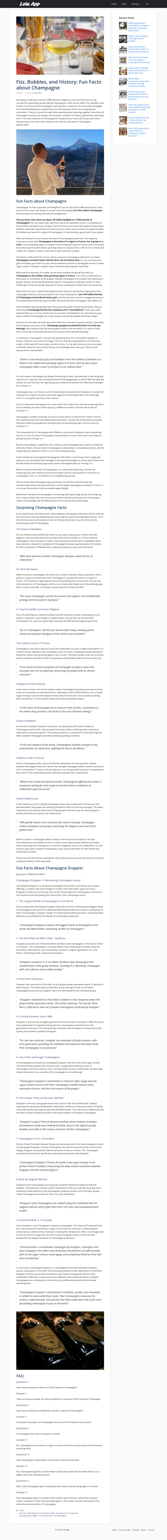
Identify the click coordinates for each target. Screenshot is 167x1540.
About (143, 1530)
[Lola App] (30, 4)
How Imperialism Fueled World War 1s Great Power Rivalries (138, 49)
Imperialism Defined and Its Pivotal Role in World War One (138, 70)
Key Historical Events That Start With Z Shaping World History (139, 60)
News (124, 4)
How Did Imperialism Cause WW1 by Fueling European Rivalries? (138, 132)
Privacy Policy (125, 1530)
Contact (151, 1530)
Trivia (21, 1510)
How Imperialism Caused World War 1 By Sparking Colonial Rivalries (138, 95)
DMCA (114, 1530)
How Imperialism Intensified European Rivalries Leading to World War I (138, 27)
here (29, 385)
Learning (135, 4)
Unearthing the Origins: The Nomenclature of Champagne (42, 1516)
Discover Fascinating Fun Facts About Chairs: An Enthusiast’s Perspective (48, 1513)
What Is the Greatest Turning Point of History (138, 38)
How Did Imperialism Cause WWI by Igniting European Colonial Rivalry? (139, 108)
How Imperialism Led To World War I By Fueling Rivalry (138, 120)
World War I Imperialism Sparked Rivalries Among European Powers (138, 82)
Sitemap (135, 1530)
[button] (147, 4)
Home (114, 4)
